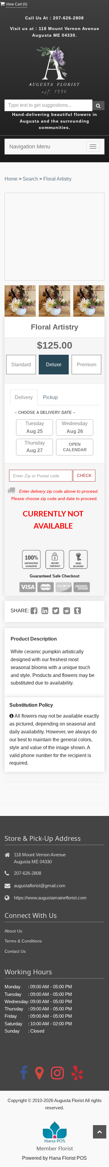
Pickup (50, 397)
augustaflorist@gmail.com (39, 885)
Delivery (24, 397)
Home (11, 178)
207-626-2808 (68, 17)
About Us (13, 931)
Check (84, 475)
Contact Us (15, 951)
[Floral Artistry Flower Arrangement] (20, 300)
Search (30, 178)
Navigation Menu (29, 147)
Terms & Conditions (23, 941)
